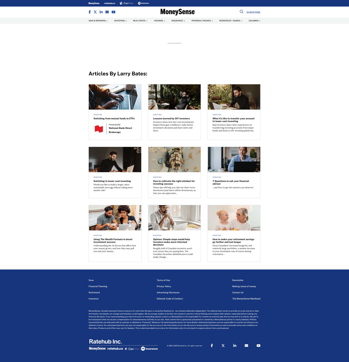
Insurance (94, 298)
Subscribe (253, 12)
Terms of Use (163, 280)
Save (91, 280)
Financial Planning (98, 286)
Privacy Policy (164, 286)
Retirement (94, 292)
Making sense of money (244, 286)
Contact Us (237, 292)
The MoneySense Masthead (246, 298)
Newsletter (237, 280)
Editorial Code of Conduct (170, 298)
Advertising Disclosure (168, 292)
